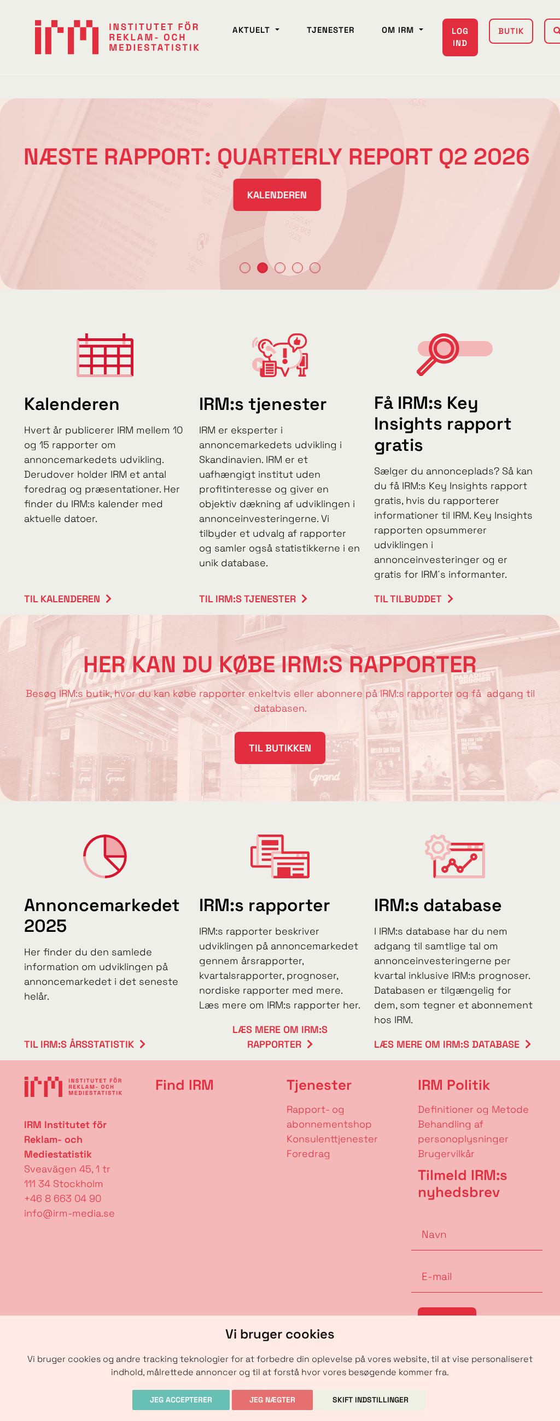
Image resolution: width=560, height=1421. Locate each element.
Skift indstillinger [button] (370, 1400)
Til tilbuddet (408, 598)
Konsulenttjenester (332, 1138)
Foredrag (308, 1153)
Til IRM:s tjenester (247, 598)
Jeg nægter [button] (272, 1400)
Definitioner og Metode (473, 1109)
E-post (427, 1260)
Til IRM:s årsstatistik (79, 1044)
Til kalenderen (62, 598)
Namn (425, 1218)
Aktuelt (252, 30)
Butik (511, 31)
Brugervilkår (446, 1153)
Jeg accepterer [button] (181, 1400)
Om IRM (399, 30)
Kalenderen (280, 195)
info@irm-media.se (69, 1213)
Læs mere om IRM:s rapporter (280, 1036)
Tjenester (330, 30)
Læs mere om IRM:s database (447, 1044)
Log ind (460, 37)
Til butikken (280, 748)
